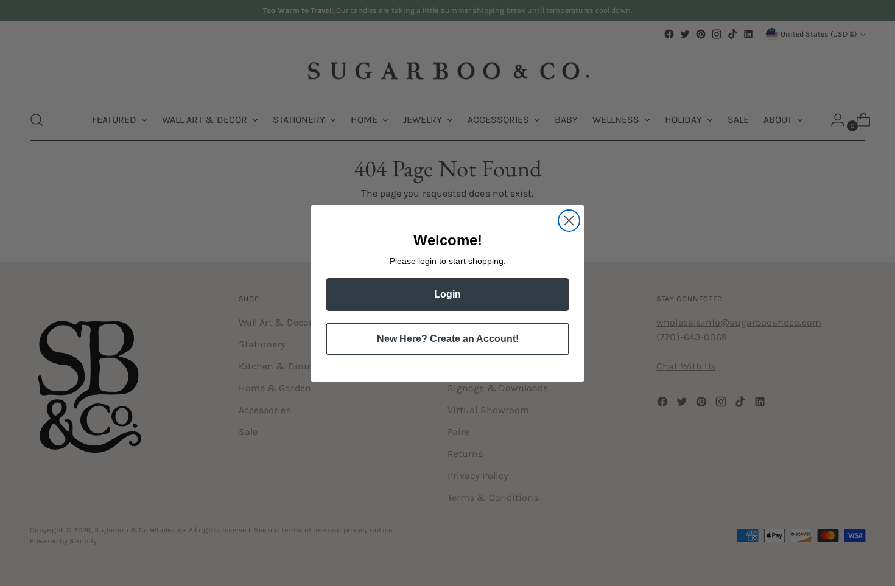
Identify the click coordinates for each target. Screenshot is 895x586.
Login (447, 294)
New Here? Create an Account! (448, 338)
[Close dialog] (569, 220)
